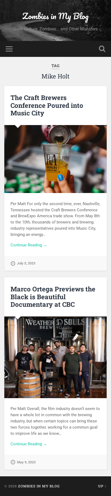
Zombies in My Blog (55, 16)
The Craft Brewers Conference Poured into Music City (47, 105)
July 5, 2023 (26, 263)
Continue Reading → (29, 245)
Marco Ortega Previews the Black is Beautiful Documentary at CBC (53, 297)
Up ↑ (102, 486)
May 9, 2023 (26, 462)
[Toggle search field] (102, 49)
